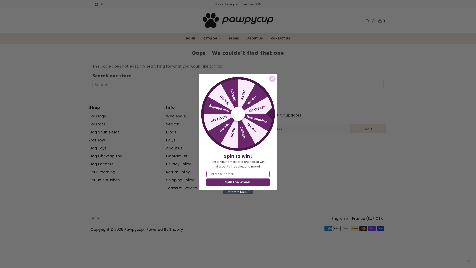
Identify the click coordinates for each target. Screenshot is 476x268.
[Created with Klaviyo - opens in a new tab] (238, 192)
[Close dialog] (272, 79)
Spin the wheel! (238, 182)
